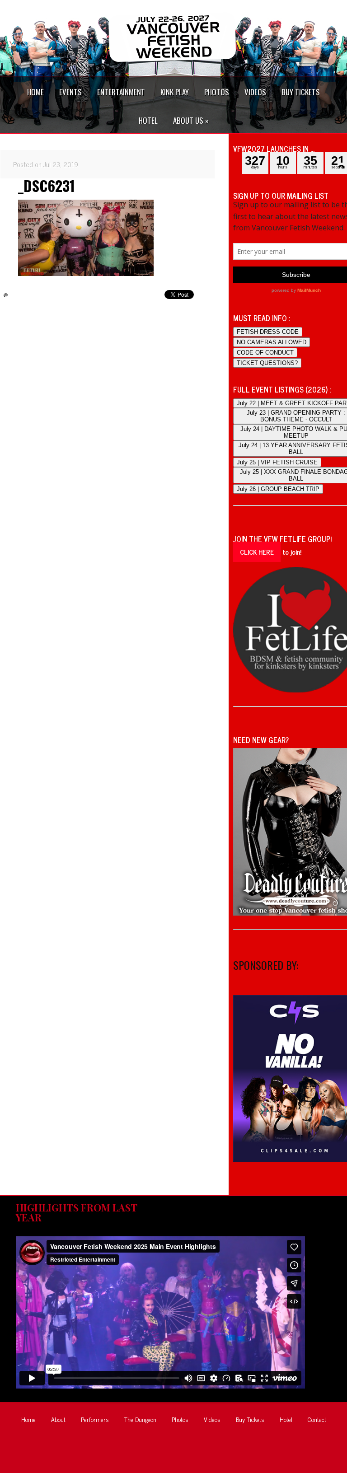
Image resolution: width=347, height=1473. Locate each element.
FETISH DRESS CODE (268, 331)
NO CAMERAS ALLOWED (271, 342)
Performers (95, 1419)
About (58, 1419)
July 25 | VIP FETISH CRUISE (277, 462)
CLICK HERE (257, 551)
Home (28, 1419)
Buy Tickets (250, 1419)
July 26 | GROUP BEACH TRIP (278, 489)
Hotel (286, 1419)
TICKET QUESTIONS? (267, 363)
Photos (180, 1419)
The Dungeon (140, 1419)
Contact (317, 1419)
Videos (212, 1419)
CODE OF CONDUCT (265, 352)
